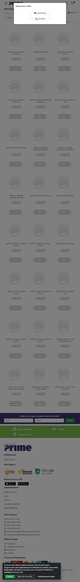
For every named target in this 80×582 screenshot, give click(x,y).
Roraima (41, 19)
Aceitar (9, 576)
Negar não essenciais (25, 576)
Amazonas (41, 13)
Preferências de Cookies (46, 576)
